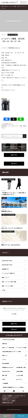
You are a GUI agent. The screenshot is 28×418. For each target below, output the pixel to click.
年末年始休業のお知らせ (7, 124)
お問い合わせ (14, 163)
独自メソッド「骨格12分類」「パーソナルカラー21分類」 (14, 347)
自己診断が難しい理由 (21, 367)
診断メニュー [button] (5, 355)
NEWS (3, 379)
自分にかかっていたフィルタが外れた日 (11, 228)
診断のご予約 (14, 154)
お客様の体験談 (19, 371)
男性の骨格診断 (5, 363)
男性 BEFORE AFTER (13, 264)
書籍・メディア (13, 277)
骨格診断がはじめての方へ (8, 367)
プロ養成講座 (5, 383)
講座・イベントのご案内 (12, 34)
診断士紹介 (4, 343)
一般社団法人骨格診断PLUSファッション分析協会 (12, 387)
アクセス (4, 359)
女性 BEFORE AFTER (13, 260)
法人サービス (19, 379)
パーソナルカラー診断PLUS (13, 273)
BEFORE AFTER (6, 371)
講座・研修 (4, 375)
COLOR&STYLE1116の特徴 (8, 339)
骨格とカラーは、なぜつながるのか (10, 245)
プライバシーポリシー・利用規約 (8, 400)
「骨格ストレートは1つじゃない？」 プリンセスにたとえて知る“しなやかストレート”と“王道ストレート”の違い (14, 309)
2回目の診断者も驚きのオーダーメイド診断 (11, 351)
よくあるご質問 (19, 375)
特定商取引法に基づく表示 (7, 402)
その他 (13, 290)
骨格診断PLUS (13, 269)
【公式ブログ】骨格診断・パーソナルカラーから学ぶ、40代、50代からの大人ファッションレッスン (13, 396)
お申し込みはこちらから (8, 90)
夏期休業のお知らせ (6, 211)
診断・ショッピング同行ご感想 (13, 281)
